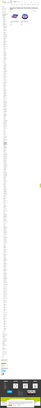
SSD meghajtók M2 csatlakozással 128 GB (5, 287)
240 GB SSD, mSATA (5, 132)
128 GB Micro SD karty (5, 49)
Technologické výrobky (4, 15)
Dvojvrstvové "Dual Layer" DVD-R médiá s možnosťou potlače (5, 260)
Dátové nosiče (22, 6)
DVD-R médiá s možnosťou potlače (5, 140)
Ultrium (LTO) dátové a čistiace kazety (5, 189)
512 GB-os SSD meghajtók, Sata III (5, 38)
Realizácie (22, 4)
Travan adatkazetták (5, 249)
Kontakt (38, 4)
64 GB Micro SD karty (5, 47)
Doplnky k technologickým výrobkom (5, 24)
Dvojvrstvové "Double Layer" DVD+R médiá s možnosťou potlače (5, 147)
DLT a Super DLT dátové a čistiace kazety (5, 220)
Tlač (19, 4)
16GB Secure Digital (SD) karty (5, 83)
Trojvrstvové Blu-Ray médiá (5, 167)
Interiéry (25, 4)
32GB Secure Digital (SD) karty (5, 86)
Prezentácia (4, 331)
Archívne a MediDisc (5, 88)
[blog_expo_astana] (20, 393)
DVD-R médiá (5, 99)
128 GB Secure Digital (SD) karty (5, 45)
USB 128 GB (5, 63)
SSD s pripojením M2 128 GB (5, 304)
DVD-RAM (5, 204)
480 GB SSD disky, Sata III (5, 53)
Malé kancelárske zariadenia (5, 342)
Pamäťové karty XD (5, 222)
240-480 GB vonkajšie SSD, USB (5, 28)
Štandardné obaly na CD (5, 104)
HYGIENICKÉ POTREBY (4, 351)
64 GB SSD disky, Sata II (5, 182)
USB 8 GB (5, 40)
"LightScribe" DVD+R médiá (5, 214)
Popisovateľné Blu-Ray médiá (5, 111)
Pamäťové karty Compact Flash (5, 120)
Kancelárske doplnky (5, 340)
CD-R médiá (5, 80)
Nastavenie (14, 405)
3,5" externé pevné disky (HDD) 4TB (5, 90)
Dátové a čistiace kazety (5, 251)
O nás (14, 4)
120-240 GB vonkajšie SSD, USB (5, 59)
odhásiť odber (2, 364)
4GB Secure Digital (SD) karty (5, 199)
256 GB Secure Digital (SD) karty (5, 107)
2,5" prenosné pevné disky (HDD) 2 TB (5, 65)
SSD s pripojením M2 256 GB (5, 307)
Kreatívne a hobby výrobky (5, 345)
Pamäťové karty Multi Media (5, 232)
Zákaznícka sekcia (34, 4)
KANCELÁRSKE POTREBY (5, 14)
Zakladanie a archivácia (4, 336)
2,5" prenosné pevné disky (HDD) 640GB (5, 191)
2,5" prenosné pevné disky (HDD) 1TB (5, 55)
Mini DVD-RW (5, 223)
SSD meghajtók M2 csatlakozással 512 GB (5, 294)
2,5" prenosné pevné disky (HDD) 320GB (5, 115)
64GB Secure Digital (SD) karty (5, 42)
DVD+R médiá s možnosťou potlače (5, 138)
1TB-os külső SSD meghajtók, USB (5, 282)
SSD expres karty (5, 252)
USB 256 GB (5, 79)
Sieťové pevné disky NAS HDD (5, 172)
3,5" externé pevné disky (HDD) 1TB (5, 161)
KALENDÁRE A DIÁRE (4, 12)
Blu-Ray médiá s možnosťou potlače (5, 72)
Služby (17, 4)
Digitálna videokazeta (5, 257)
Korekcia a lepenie (5, 339)
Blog (30, 4)
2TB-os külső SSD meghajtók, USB (5, 285)
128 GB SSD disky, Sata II (5, 180)
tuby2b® (3, 355)
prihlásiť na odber (4, 363)
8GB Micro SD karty (5, 97)
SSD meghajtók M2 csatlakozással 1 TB (5, 297)
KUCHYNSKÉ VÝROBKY (4, 352)
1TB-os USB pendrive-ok (5, 328)
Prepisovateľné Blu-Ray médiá (5, 165)
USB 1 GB (4, 212)
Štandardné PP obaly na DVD (5, 125)
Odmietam (19, 405)
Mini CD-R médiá (5, 225)
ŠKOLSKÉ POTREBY (4, 11)
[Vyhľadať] (16, 2)
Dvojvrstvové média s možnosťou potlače (5, 177)
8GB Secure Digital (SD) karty (5, 151)
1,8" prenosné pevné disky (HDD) (5, 255)
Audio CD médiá (5, 235)
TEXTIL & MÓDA (3, 9)
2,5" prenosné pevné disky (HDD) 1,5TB (5, 158)
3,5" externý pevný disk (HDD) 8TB (5, 68)
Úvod (12, 4)
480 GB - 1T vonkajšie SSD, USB (5, 30)
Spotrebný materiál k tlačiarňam (4, 20)
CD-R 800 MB (5, 234)
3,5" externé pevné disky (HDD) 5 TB (5, 123)
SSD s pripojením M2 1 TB (5, 312)
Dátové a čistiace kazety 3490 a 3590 (5, 273)
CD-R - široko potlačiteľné (5, 163)
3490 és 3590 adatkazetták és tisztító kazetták (5, 216)
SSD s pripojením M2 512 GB (5, 310)
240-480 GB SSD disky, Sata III (5, 36)
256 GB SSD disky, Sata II (5, 186)
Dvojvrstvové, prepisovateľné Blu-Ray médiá (5, 175)
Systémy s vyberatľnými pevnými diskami (5, 206)
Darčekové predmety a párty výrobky (5, 349)
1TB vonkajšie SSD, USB (5, 300)
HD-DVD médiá (5, 208)
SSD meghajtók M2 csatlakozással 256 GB (5, 291)
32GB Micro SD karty (5, 77)
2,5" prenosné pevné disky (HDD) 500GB (5, 109)
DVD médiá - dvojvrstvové (5, 275)
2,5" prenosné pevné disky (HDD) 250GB (5, 270)
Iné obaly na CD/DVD (5, 32)
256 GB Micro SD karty (5, 74)
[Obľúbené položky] (35, 2)
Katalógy (28, 4)
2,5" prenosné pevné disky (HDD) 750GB (5, 102)
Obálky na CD (5, 81)
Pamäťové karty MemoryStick (5, 231)
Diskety (4, 100)
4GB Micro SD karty (5, 134)
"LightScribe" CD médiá (5, 201)
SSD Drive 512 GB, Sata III (5, 280)
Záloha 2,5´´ (5, 271)
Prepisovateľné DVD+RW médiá (5, 156)
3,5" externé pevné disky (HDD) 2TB (5, 95)
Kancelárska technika (4, 17)
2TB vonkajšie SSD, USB (5, 302)
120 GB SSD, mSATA (5, 130)
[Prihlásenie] (33, 2)
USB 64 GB (5, 51)
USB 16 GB (5, 62)
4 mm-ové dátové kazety (5, 239)
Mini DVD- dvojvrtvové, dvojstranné (5, 266)
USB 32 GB (5, 50)
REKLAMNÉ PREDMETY (4, 8)
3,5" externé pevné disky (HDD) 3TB (5, 93)
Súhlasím (10, 405)
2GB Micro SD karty (5, 196)
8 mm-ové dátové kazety (5, 242)
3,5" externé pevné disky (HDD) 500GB (5, 263)
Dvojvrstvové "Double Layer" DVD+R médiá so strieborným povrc (5, 143)
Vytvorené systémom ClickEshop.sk (20, 407)
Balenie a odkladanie (4, 343)
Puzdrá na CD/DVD (5, 119)
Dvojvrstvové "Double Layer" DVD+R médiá (5, 278)
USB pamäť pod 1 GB (5, 211)
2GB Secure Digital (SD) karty (5, 184)
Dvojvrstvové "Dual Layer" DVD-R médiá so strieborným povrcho (5, 228)
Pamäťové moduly (5, 117)
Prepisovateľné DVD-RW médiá (5, 154)
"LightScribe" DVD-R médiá (5, 193)
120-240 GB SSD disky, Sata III (5, 34)
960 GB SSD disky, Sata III (5, 76)
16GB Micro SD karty (5, 61)
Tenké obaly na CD (5, 129)
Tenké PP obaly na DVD (5, 127)
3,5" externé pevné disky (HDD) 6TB (5, 169)
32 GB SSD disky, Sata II (5, 202)
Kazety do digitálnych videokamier (5, 247)
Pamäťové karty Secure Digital (5, 237)
